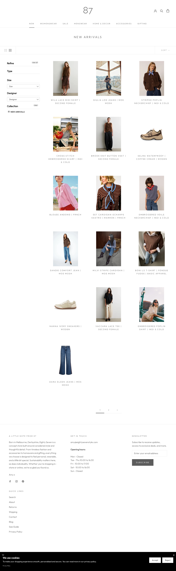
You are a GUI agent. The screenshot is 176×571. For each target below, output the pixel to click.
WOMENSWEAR (48, 23)
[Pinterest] (23, 481)
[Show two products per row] (5, 50)
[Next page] (117, 410)
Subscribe (142, 462)
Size (9, 80)
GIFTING (142, 23)
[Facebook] (10, 481)
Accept (155, 560)
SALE (65, 23)
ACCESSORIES (124, 23)
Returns (13, 507)
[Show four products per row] (10, 50)
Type (9, 71)
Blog (11, 521)
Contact (13, 516)
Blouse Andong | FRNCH (66, 214)
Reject (167, 560)
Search (12, 497)
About (12, 502)
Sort (164, 50)
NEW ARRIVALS (17, 112)
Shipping (13, 512)
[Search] (161, 10)
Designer (12, 93)
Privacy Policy (15, 531)
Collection (12, 106)
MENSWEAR (80, 23)
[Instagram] (16, 481)
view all (35, 62)
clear (36, 105)
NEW (31, 23)
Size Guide (14, 526)
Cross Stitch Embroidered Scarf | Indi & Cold (66, 159)
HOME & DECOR (101, 23)
